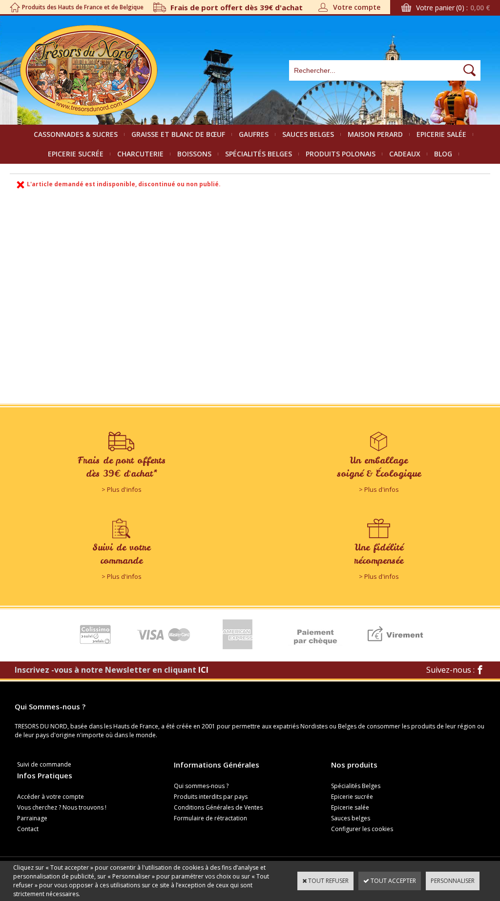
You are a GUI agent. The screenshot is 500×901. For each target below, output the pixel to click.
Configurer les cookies (362, 829)
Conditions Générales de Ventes (218, 807)
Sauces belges (308, 134)
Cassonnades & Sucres (76, 134)
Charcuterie (140, 153)
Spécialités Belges (258, 153)
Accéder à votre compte (50, 796)
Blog (443, 153)
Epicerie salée (441, 134)
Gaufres (254, 134)
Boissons (194, 153)
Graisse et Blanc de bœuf (178, 134)
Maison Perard (375, 134)
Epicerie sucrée (76, 153)
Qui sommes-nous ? (201, 786)
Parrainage (32, 818)
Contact (28, 829)
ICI (203, 669)
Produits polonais (340, 153)
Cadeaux (404, 153)
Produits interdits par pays (211, 796)
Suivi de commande (44, 764)
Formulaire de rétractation (210, 818)
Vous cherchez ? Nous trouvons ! (61, 807)
